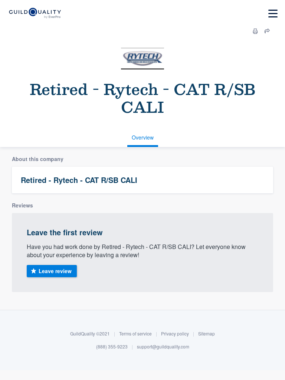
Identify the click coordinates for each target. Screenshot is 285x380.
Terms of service (135, 333)
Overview (143, 137)
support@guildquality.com (163, 346)
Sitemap (206, 333)
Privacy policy (175, 333)
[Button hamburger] (273, 13)
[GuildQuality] (34, 13)
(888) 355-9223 (112, 346)
